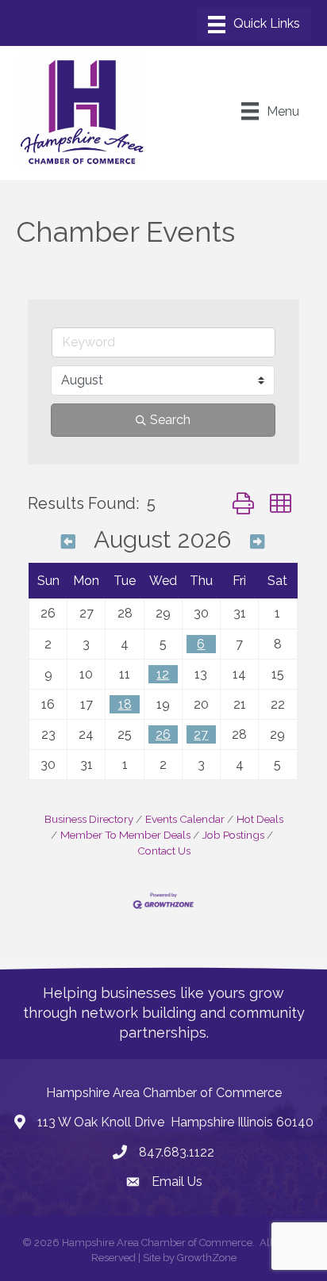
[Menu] (254, 24)
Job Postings (233, 834)
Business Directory (88, 819)
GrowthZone (207, 1258)
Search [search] (170, 419)
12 (162, 674)
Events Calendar (185, 819)
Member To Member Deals (125, 834)
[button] (243, 503)
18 (125, 704)
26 (163, 734)
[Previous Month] (68, 542)
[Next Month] (257, 542)
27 (201, 734)
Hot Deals (260, 819)
